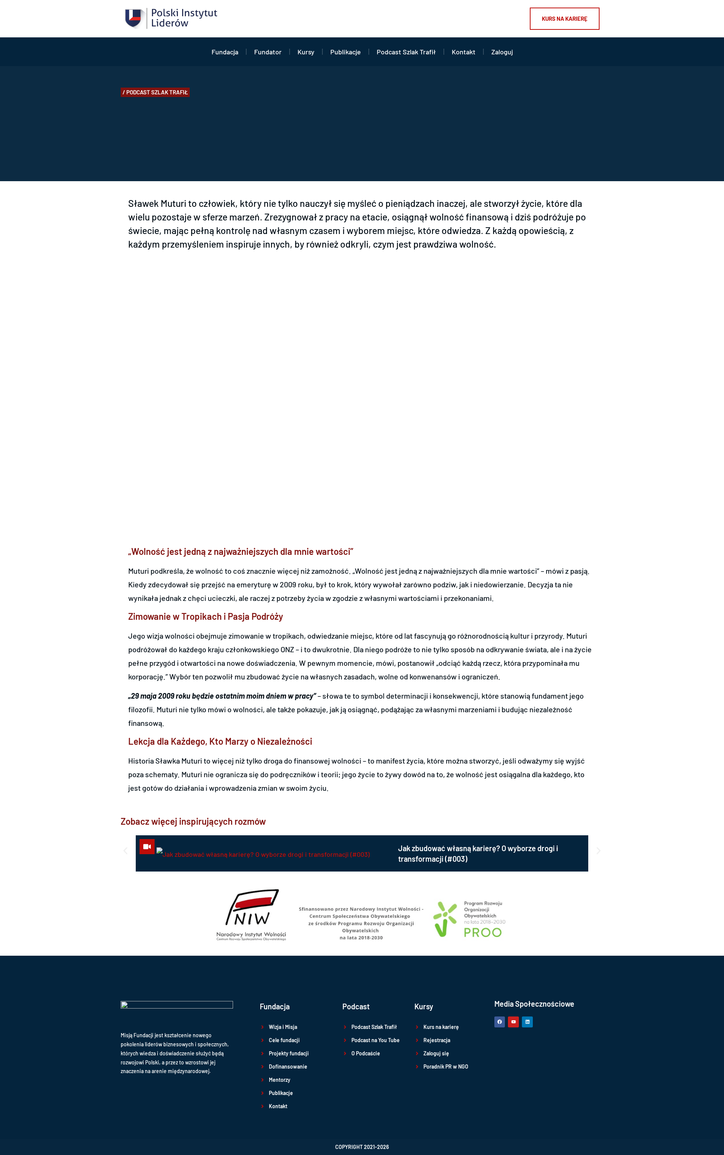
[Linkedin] (527, 1021)
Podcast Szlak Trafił (406, 52)
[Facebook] (499, 1021)
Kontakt (464, 52)
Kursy (306, 52)
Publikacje (345, 52)
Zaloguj (502, 52)
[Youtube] (513, 1021)
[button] (155, 92)
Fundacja (225, 52)
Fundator (268, 52)
